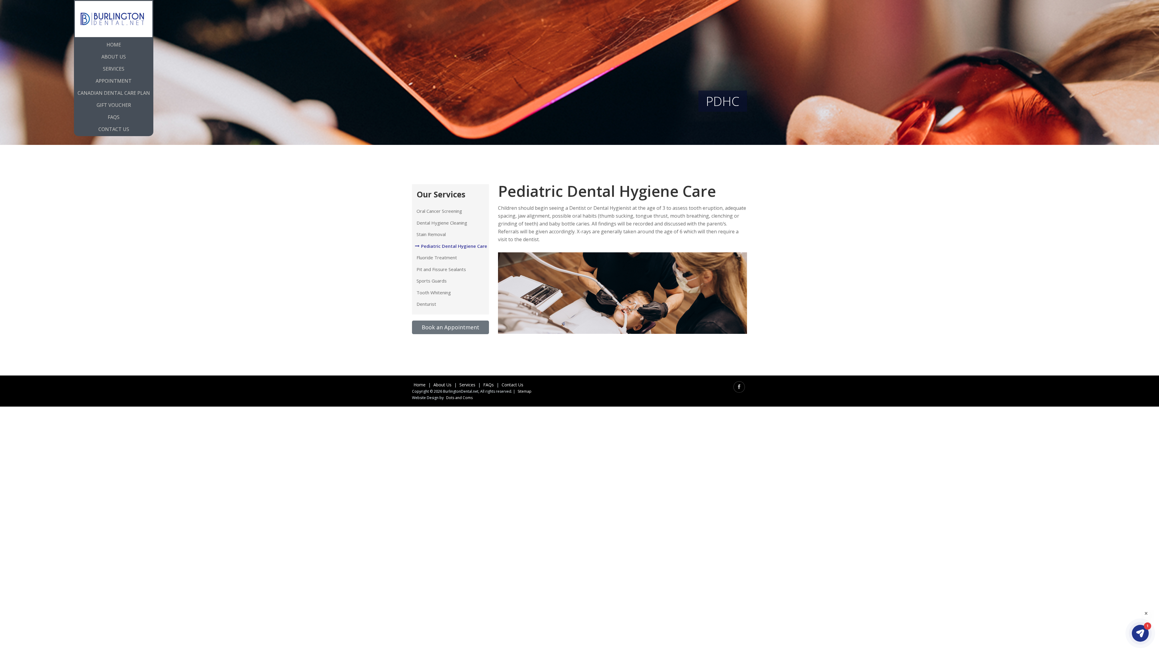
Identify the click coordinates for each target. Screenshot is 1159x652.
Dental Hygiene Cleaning (442, 223)
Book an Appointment (450, 327)
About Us (113, 56)
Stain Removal (431, 234)
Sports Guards (432, 281)
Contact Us (512, 385)
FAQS (114, 117)
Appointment (114, 81)
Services (113, 69)
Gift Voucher (114, 105)
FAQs (488, 385)
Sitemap (525, 391)
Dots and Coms (459, 397)
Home (114, 44)
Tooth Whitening (434, 292)
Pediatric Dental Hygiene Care (454, 246)
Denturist (426, 304)
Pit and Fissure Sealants (441, 269)
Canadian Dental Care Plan (114, 93)
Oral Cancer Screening (439, 211)
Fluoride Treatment (437, 257)
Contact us (113, 129)
